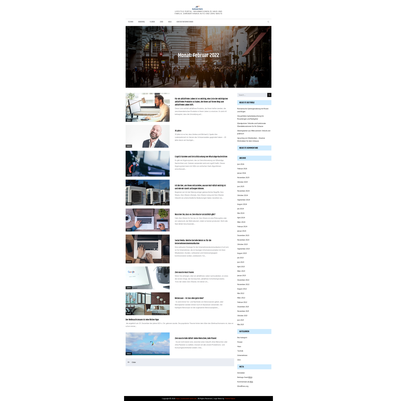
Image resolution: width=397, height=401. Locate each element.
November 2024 (243, 191)
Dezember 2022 (243, 280)
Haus (170, 21)
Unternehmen (242, 355)
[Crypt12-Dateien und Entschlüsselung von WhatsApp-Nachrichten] (148, 163)
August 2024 (242, 204)
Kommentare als (245, 382)
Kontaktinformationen (185, 21)
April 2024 (241, 218)
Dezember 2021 (243, 307)
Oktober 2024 (242, 195)
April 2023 (241, 267)
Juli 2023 (240, 258)
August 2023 (242, 253)
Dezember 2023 (243, 235)
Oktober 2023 (242, 244)
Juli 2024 (240, 209)
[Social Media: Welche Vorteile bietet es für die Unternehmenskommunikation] (148, 249)
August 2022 (242, 289)
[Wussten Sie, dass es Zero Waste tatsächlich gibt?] (148, 220)
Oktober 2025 (242, 182)
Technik (130, 21)
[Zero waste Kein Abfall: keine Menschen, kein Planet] (148, 343)
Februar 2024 (242, 226)
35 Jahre (178, 130)
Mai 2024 (240, 213)
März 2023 (241, 271)
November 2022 (243, 284)
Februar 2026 (242, 169)
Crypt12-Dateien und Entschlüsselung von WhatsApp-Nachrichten (201, 156)
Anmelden (241, 373)
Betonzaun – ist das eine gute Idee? (189, 298)
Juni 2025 (240, 186)
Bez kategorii (242, 337)
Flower (152, 21)
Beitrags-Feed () (244, 377)
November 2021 (243, 311)
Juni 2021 (240, 320)
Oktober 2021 (242, 316)
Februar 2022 (242, 302)
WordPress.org (242, 386)
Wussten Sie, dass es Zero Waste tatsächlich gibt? (195, 214)
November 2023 (243, 240)
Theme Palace (230, 398)
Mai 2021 (240, 324)
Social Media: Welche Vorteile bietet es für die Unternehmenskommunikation (193, 242)
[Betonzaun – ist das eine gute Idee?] (148, 303)
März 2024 (241, 222)
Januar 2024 (241, 231)
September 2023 (243, 249)
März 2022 (241, 298)
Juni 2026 (240, 164)
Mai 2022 (240, 293)
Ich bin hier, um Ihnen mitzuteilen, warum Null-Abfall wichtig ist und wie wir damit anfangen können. (200, 187)
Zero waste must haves (184, 272)
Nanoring (141, 21)
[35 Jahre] (148, 136)
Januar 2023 (241, 275)
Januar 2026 (241, 173)
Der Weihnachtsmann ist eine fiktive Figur (142, 319)
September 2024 (243, 200)
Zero (161, 21)
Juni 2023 (240, 262)
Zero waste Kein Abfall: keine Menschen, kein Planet (195, 338)
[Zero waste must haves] (148, 277)
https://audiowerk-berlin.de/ (186, 398)
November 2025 (243, 177)
